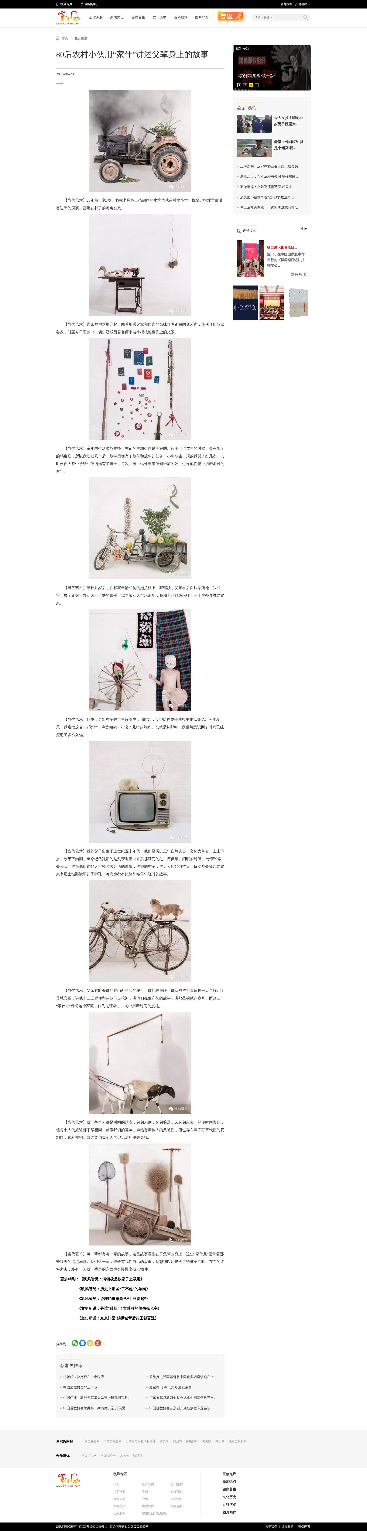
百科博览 (181, 17)
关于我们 (271, 1526)
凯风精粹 (177, 1506)
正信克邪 (96, 17)
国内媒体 (148, 1506)
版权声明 (304, 1526)
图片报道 (81, 38)
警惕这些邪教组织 (154, 1513)
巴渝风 (219, 1441)
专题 (145, 1491)
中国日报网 (89, 1455)
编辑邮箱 (288, 1526)
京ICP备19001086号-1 (93, 1526)
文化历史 (159, 17)
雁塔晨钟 (192, 1441)
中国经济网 (108, 1455)
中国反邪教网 (90, 1441)
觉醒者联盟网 (237, 1441)
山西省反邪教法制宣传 (140, 1441)
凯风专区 (120, 1474)
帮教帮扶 (177, 1499)
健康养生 (138, 17)
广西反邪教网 (112, 1441)
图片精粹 (202, 17)
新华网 (137, 1455)
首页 (65, 38)
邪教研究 (119, 1499)
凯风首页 (66, 4)
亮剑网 (177, 1441)
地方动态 (148, 1484)
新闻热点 (117, 17)
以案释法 (177, 1491)
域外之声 (119, 1506)
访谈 (116, 1484)
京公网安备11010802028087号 (129, 1526)
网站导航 (91, 4)
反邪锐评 (177, 1484)
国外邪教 (119, 1513)
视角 (145, 1499)
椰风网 (206, 1441)
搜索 (305, 17)
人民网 (124, 1455)
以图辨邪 (119, 1491)
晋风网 (164, 1441)
